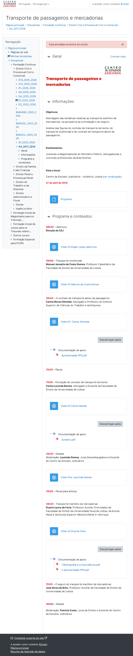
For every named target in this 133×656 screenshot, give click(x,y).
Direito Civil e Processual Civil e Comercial (93, 25)
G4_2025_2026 (27, 96)
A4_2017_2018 (17, 28)
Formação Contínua (54, 25)
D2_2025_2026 (27, 104)
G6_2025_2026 (27, 92)
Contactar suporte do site (29, 638)
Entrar (124, 4)
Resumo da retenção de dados (28, 651)
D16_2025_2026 (27, 80)
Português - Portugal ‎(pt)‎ (33, 4)
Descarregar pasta (110, 339)
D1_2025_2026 (26, 88)
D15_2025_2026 (27, 84)
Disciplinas (33, 25)
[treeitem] (21, 145)
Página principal (15, 25)
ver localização (112, 176)
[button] (49, 56)
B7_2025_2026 (26, 142)
